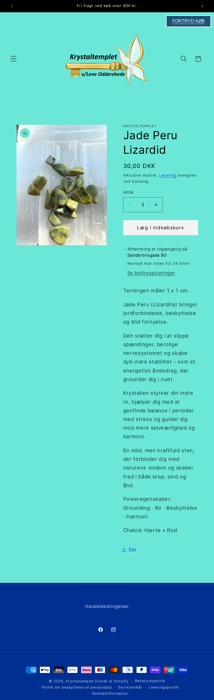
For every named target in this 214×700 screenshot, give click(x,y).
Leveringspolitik (164, 687)
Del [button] (132, 549)
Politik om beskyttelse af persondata (77, 687)
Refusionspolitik (150, 681)
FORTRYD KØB (188, 21)
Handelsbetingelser (107, 606)
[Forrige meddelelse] (12, 6)
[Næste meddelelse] (202, 6)
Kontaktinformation (110, 693)
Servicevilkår (130, 687)
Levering (167, 175)
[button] (13, 59)
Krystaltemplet (80, 681)
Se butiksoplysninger (151, 273)
